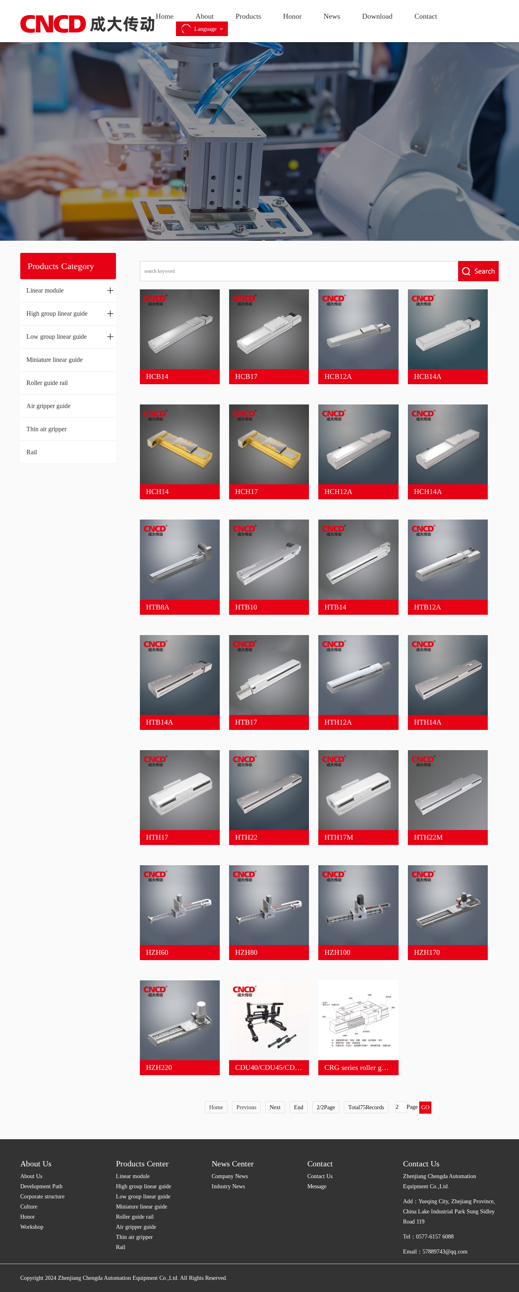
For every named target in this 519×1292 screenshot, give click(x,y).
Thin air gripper (46, 429)
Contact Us (319, 1176)
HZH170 (427, 952)
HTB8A (157, 607)
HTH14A (428, 722)
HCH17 (246, 492)
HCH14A (428, 492)
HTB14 (335, 607)
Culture (28, 1207)
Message (316, 1186)
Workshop (31, 1227)
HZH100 (337, 952)
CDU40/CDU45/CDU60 (271, 1067)
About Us (35, 1163)
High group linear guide (70, 313)
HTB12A (427, 607)
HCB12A (338, 376)
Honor (292, 16)
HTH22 (246, 837)
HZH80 (246, 952)
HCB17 (246, 376)
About (204, 16)
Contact (425, 16)
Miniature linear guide (54, 359)
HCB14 (157, 376)
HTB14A (159, 722)
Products (248, 16)
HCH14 (157, 492)
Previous (246, 1107)
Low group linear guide (70, 336)
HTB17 (246, 722)
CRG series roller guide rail (365, 1067)
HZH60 (157, 952)
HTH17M (338, 837)
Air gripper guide (48, 405)
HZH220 (159, 1067)
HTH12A (338, 722)
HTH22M (428, 837)
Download (377, 16)
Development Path (41, 1186)
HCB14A (428, 376)
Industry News (228, 1186)
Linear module (70, 290)
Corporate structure (42, 1197)
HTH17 (157, 837)
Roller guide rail (47, 382)
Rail (31, 452)
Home (165, 16)
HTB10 (246, 607)
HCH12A (338, 492)
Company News (230, 1176)
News (332, 16)
